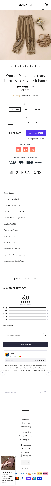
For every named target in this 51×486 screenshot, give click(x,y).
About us (25, 419)
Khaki (26, 109)
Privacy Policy (25, 432)
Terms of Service (25, 436)
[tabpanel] (25, 34)
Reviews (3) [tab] (8, 325)
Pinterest (26, 452)
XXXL (38, 123)
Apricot (14, 109)
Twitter (27, 448)
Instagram (27, 456)
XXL (30, 123)
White (37, 109)
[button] (25, 86)
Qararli (25, 4)
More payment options (36, 139)
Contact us (25, 423)
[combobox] (45, 335)
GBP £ (24, 462)
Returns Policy (25, 427)
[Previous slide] (11, 66)
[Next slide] (39, 66)
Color (25, 104)
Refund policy (25, 439)
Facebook (27, 445)
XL (22, 123)
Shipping (16, 95)
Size (25, 117)
